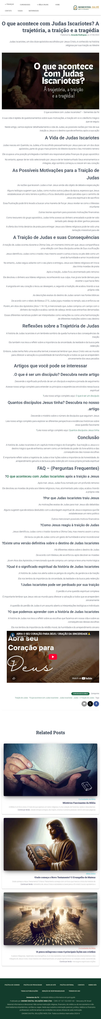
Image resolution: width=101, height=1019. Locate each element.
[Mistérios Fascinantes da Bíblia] (50, 770)
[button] (37, 5)
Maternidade (34, 11)
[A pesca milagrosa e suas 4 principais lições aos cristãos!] (50, 919)
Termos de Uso (74, 991)
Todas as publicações (29, 991)
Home (57, 5)
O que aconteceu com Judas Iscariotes (36, 476)
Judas (76, 698)
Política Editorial (67, 985)
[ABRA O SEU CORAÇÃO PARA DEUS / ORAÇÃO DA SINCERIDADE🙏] (53, 657)
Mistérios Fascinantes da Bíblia (79, 802)
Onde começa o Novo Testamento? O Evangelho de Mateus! (64, 877)
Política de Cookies (12, 985)
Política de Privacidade (33, 985)
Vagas (20, 11)
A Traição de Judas (87, 698)
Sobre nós (92, 985)
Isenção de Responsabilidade (53, 991)
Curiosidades (25, 5)
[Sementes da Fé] (86, 8)
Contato (8, 11)
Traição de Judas (21, 698)
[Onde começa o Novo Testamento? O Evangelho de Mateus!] (50, 844)
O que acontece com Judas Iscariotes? (43, 698)
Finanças (10, 4)
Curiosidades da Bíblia (80, 693)
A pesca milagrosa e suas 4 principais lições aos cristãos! (65, 951)
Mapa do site (51, 985)
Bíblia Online (43, 5)
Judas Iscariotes (66, 698)
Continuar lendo (24, 810)
